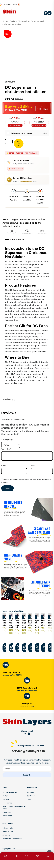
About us (30, 792)
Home (5, 21)
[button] (49, 13)
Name (4, 465)
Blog (29, 799)
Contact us (7, 812)
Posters (5, 796)
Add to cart (18, 143)
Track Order (7, 816)
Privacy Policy (8, 828)
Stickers (13, 21)
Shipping (6, 835)
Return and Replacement (12, 839)
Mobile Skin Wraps (10, 792)
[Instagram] (25, 733)
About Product (17, 239)
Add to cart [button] (5, 648)
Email (33, 465)
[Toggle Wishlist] (2, 617)
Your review (6, 449)
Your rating (7, 439)
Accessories (7, 803)
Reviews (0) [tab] (9, 399)
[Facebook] (29, 733)
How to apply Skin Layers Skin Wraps (14, 807)
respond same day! (27, 706)
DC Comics (24, 21)
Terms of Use (8, 832)
